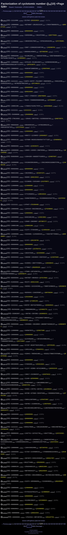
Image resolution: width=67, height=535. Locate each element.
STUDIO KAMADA (28, 7)
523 (25, 11)
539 (24, 13)
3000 (33, 13)
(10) (5, 20)
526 (33, 11)
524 (28, 11)
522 (23, 11)
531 (47, 11)
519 (15, 11)
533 (52, 11)
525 (30, 11)
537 (62, 11)
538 (64, 11)
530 (44, 11)
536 (59, 11)
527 (35, 11)
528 (38, 11)
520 (18, 11)
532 (49, 11)
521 (20, 11)
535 (57, 11)
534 (54, 11)
